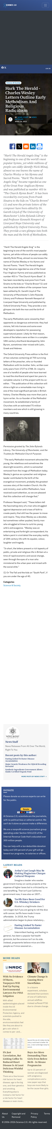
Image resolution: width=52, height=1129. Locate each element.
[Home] (11, 5)
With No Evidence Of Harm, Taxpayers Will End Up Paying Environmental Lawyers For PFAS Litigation (13, 986)
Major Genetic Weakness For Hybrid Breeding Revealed (25, 765)
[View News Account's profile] (10, 119)
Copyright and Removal (18, 1115)
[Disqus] (26, 621)
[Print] (39, 146)
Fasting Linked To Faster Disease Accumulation (19, 759)
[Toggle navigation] (45, 5)
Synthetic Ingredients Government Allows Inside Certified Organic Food (23, 770)
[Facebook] (2, 67)
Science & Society (13, 83)
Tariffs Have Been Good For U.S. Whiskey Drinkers (30, 901)
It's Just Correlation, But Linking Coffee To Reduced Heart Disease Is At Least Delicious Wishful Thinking (13, 1062)
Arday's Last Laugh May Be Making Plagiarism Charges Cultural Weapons (30, 873)
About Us (5, 1115)
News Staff (23, 117)
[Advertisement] (26, 37)
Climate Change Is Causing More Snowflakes (37, 980)
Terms (47, 1113)
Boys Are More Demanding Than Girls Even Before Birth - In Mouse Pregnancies (37, 1059)
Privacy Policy (34, 1115)
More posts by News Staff (33, 776)
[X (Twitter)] (5, 67)
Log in (48, 68)
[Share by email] (26, 146)
